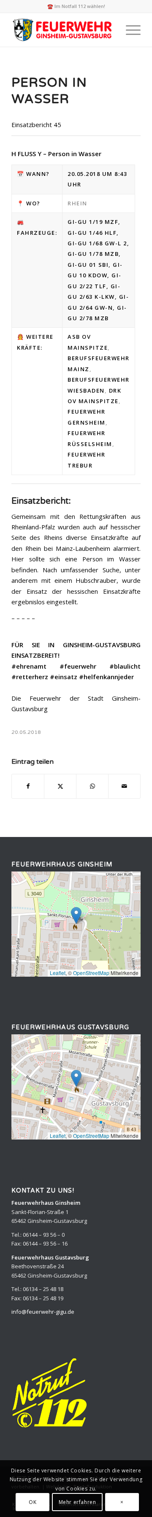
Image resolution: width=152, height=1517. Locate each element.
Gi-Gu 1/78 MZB (93, 254)
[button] (76, 915)
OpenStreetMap (91, 972)
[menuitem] (129, 30)
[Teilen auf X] (60, 786)
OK (32, 1502)
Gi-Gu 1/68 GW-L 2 (97, 243)
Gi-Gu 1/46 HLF (92, 232)
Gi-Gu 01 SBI (88, 264)
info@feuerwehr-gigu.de (42, 1311)
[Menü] (129, 30)
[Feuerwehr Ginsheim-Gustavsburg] (63, 30)
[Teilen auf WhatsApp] (92, 786)
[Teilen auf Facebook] (28, 786)
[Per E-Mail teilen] (124, 786)
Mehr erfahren (77, 1502)
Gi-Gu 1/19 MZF (93, 222)
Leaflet (57, 972)
